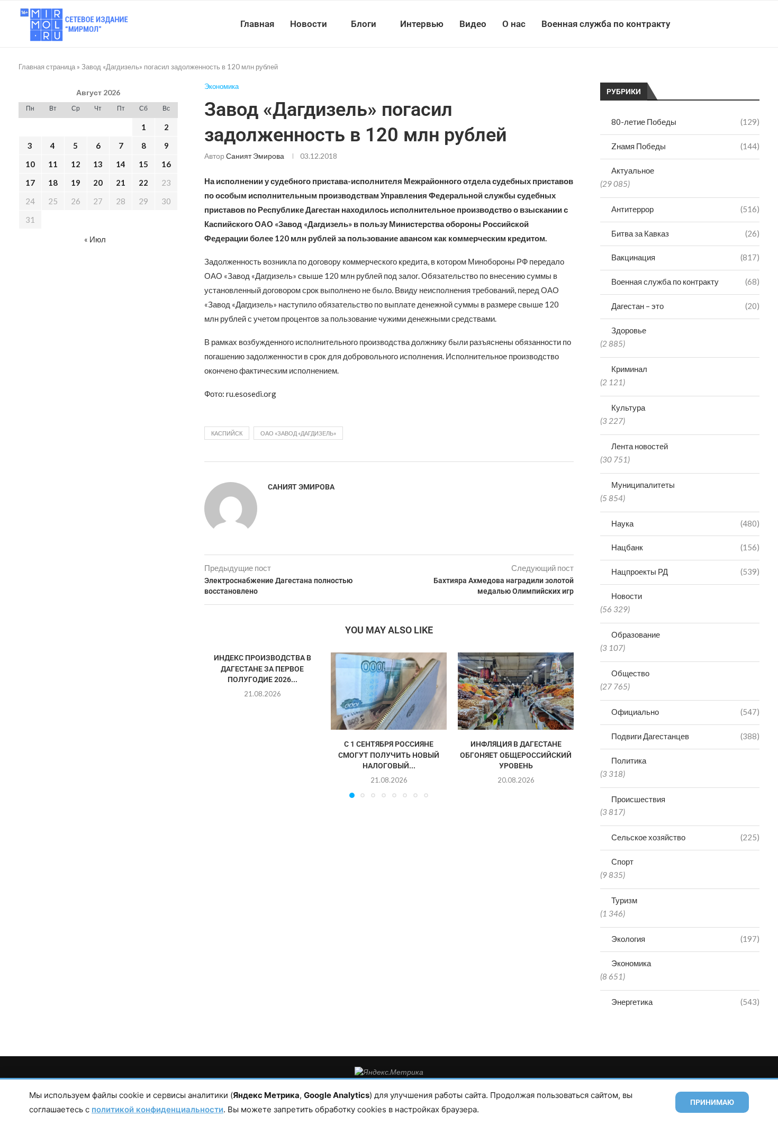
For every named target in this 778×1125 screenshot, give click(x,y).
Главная (257, 24)
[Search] (754, 24)
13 (98, 164)
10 (30, 164)
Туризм (624, 900)
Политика (628, 760)
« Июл (95, 239)
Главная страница (47, 66)
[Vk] (716, 24)
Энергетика (685, 1001)
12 (75, 164)
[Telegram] (727, 24)
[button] (219, 725)
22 (143, 182)
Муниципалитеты (643, 484)
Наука (685, 523)
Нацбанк (685, 547)
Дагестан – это (685, 306)
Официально (685, 711)
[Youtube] (705, 24)
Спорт (622, 861)
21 (120, 182)
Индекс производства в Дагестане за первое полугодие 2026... (262, 669)
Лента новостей (639, 446)
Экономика (631, 963)
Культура (628, 407)
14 (120, 164)
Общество (630, 673)
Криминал (629, 369)
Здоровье (628, 330)
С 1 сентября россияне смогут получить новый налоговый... (388, 755)
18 (53, 182)
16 (166, 164)
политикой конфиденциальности (157, 1109)
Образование (635, 634)
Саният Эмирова (255, 155)
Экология (685, 938)
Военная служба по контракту (605, 24)
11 (53, 164)
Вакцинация (685, 257)
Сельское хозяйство (685, 837)
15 (143, 164)
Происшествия (638, 799)
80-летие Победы (685, 121)
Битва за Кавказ (685, 233)
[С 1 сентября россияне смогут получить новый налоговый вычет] (389, 691)
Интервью (422, 24)
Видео (472, 24)
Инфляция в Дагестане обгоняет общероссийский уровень (516, 755)
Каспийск (226, 433)
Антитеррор (685, 209)
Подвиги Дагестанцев (685, 736)
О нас (514, 24)
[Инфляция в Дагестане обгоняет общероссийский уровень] (516, 691)
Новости (308, 24)
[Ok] (738, 24)
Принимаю (712, 1102)
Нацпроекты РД (685, 571)
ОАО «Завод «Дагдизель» (298, 433)
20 (98, 182)
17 (30, 182)
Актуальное (632, 170)
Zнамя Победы (685, 146)
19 (75, 182)
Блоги (363, 24)
